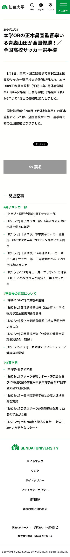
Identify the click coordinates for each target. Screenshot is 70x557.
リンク (35, 471)
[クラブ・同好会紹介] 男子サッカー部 (31, 214)
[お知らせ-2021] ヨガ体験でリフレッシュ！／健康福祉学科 (36, 350)
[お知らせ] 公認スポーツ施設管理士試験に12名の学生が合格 (35, 411)
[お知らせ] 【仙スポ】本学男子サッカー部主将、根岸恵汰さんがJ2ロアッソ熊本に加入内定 (35, 240)
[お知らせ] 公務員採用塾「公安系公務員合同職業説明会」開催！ (35, 337)
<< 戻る (35, 166)
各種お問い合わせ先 (35, 509)
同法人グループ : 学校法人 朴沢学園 (33, 527)
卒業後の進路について (20, 293)
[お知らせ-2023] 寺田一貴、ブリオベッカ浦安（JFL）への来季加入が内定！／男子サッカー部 (36, 278)
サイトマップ (35, 461)
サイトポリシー (35, 480)
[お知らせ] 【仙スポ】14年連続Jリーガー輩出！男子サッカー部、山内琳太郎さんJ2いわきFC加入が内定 (35, 259)
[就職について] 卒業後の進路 (25, 300)
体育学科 (11, 362)
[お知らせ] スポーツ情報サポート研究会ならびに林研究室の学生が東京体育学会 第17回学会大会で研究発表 (36, 382)
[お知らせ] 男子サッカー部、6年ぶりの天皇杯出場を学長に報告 (36, 224)
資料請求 (35, 499)
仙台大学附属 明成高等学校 (33, 535)
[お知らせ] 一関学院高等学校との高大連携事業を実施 (35, 398)
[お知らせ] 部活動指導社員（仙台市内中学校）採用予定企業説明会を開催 (36, 310)
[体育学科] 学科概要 (19, 369)
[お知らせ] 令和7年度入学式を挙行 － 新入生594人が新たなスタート (35, 425)
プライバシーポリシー (35, 490)
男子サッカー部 (16, 207)
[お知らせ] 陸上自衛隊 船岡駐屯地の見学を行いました (35, 323)
